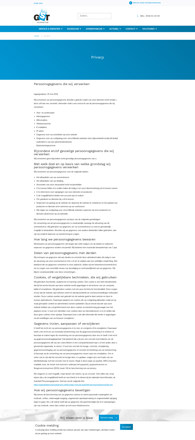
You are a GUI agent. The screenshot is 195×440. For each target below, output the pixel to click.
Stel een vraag (106, 417)
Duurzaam (73, 29)
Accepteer (126, 427)
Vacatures (148, 29)
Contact (130, 29)
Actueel (114, 29)
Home (36, 36)
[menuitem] (38, 3)
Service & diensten (49, 29)
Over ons (38, 3)
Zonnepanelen (94, 29)
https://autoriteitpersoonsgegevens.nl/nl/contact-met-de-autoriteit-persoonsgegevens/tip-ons (73, 385)
